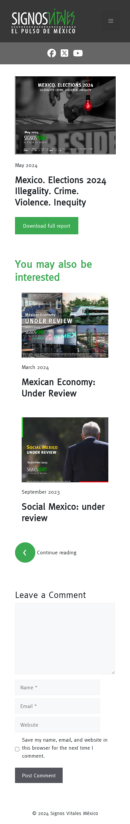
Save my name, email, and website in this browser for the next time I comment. (65, 748)
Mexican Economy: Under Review (58, 387)
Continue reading (56, 552)
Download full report (46, 226)
